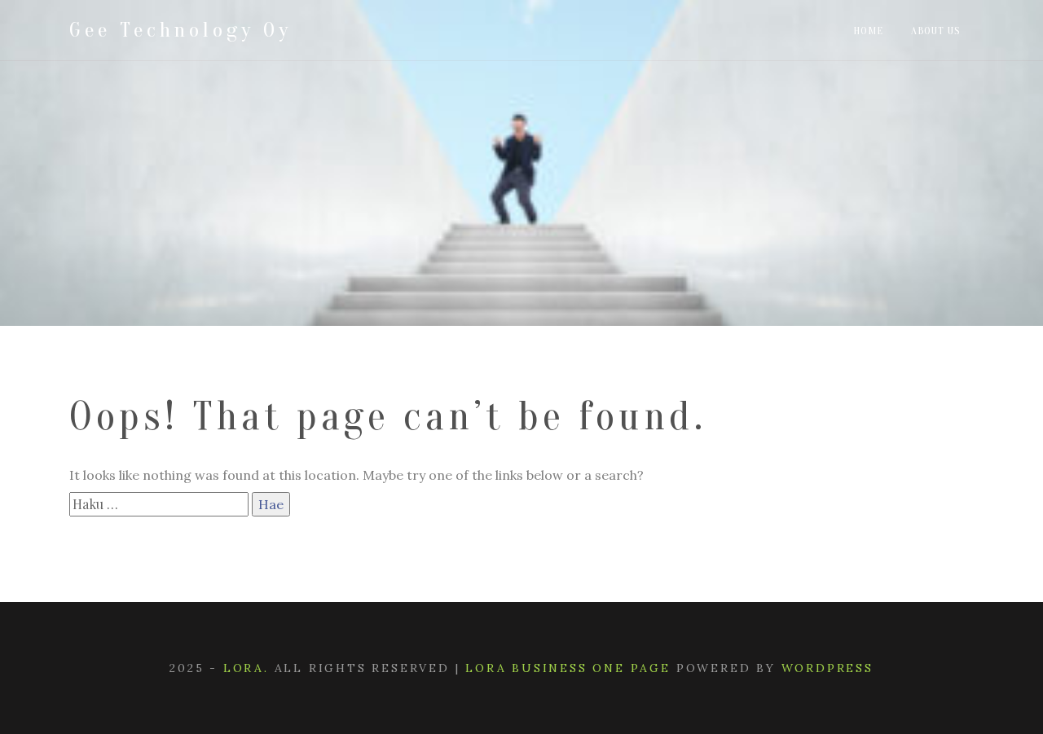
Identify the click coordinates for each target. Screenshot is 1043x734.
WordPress (827, 668)
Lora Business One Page (568, 668)
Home (868, 30)
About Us (935, 30)
